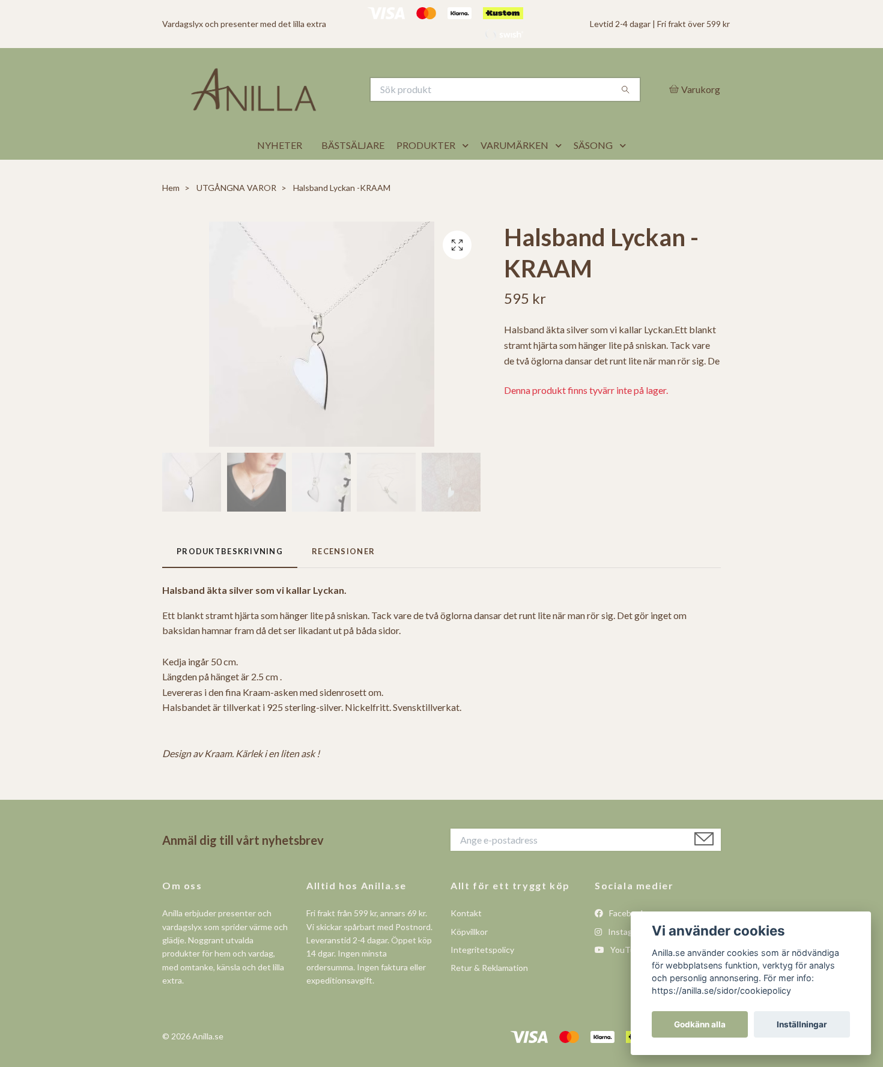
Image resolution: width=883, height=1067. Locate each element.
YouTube (626, 979)
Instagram (626, 961)
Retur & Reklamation (489, 998)
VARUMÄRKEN (514, 175)
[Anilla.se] (302, 104)
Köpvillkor (469, 961)
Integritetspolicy (482, 979)
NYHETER (279, 175)
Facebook (626, 943)
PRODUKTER (425, 175)
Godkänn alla (700, 1024)
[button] (468, 175)
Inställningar (802, 1024)
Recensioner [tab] (343, 580)
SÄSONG (593, 175)
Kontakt (466, 943)
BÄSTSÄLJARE (352, 175)
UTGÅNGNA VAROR (236, 218)
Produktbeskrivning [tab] (230, 580)
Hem (171, 218)
